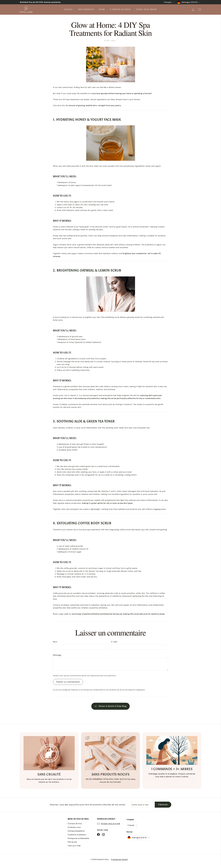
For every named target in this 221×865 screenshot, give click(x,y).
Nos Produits (86, 9)
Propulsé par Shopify (119, 859)
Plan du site (72, 842)
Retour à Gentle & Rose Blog (112, 706)
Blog (102, 9)
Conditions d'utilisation (77, 835)
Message (57, 655)
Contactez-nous (74, 827)
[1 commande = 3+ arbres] (171, 750)
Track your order (146, 9)
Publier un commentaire (68, 681)
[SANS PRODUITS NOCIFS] (110, 753)
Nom (55, 641)
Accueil (68, 9)
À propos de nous (120, 9)
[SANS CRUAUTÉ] (49, 753)
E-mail (114, 641)
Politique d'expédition (76, 831)
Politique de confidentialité (93, 690)
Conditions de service (117, 690)
